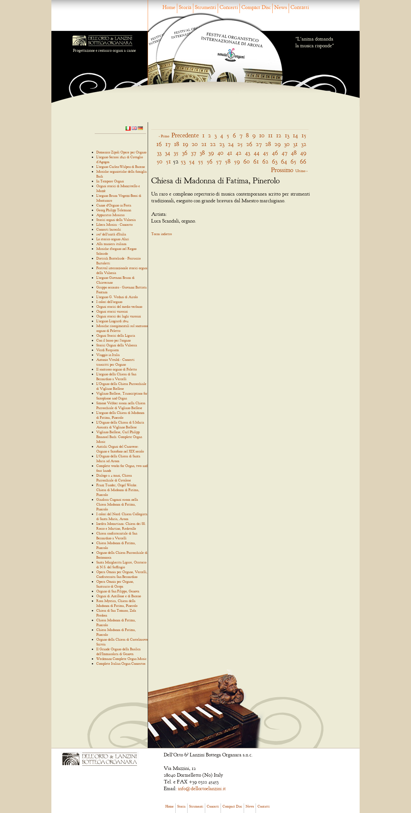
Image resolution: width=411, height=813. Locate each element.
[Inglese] (134, 127)
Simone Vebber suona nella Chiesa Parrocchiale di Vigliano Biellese (120, 405)
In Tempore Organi (110, 181)
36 (185, 153)
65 (293, 161)
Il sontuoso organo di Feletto (116, 369)
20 (195, 144)
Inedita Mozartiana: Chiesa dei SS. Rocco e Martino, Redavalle (121, 526)
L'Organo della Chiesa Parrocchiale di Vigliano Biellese (121, 386)
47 (284, 153)
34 (167, 153)
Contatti (300, 7)
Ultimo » (301, 171)
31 (295, 144)
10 (262, 135)
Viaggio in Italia (108, 354)
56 (210, 161)
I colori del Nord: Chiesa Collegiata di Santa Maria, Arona (121, 516)
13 (287, 135)
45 (265, 153)
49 (303, 153)
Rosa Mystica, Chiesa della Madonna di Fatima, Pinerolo (116, 603)
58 (228, 161)
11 (270, 135)
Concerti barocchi (108, 229)
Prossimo (282, 170)
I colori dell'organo (109, 301)
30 (287, 144)
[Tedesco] (140, 127)
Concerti (229, 7)
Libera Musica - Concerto (114, 224)
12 (278, 135)
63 (274, 161)
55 (200, 161)
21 (203, 144)
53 (183, 161)
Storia (185, 7)
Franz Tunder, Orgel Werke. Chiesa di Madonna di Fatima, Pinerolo (117, 490)
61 (256, 161)
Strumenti (205, 7)
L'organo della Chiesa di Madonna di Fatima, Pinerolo (120, 415)
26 (249, 144)
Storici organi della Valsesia (116, 219)
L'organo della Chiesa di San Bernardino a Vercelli (116, 376)
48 (294, 153)
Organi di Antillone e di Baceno (118, 596)
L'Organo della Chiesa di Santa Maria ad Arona (118, 458)
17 (168, 144)
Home (168, 7)
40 (220, 153)
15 (304, 135)
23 (221, 144)
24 (231, 144)
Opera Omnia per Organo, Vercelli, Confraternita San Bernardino (121, 574)
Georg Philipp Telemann (113, 210)
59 (237, 161)
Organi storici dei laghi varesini (118, 316)
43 (247, 153)
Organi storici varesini (112, 311)
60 (246, 161)
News (280, 7)
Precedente (185, 135)
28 (268, 144)
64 (284, 161)
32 (303, 144)
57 (219, 161)
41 (229, 153)
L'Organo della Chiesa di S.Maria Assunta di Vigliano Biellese (120, 424)
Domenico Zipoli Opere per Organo (121, 152)
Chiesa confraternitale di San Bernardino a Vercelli (116, 535)
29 (278, 144)
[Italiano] (128, 128)
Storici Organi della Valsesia (116, 345)
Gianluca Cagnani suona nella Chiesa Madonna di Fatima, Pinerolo (117, 504)
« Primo (164, 136)
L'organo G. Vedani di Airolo (117, 297)
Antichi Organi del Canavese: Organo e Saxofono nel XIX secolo (120, 448)
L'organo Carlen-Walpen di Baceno (120, 166)
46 (275, 153)
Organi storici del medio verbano (119, 306)
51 (168, 161)
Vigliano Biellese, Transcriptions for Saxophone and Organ (121, 395)
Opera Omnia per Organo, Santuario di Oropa (115, 584)
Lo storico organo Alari (112, 239)
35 (176, 153)
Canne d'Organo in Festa (113, 205)
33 (159, 153)
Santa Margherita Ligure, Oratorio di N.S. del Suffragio (121, 564)
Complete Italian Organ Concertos (120, 663)
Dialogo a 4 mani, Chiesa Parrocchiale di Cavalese (114, 477)
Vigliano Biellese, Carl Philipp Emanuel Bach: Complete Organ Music (119, 437)
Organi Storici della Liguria (115, 335)
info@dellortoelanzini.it (202, 788)
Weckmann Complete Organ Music (121, 658)
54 (192, 161)
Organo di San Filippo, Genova (117, 591)
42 (238, 153)
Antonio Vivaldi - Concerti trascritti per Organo (115, 362)
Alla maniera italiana (111, 244)
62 (265, 161)
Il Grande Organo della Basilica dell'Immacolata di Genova (118, 651)
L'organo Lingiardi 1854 (112, 321)
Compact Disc (256, 7)
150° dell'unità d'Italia (111, 234)
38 (202, 153)
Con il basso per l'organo (113, 340)
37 (193, 153)
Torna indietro (161, 234)
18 (176, 144)
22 (213, 144)
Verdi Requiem (107, 350)
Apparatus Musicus (110, 215)
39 (211, 153)
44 (256, 153)
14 (295, 135)
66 (303, 161)
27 (259, 144)
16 (159, 144)
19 (185, 144)
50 (159, 161)
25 (240, 144)
